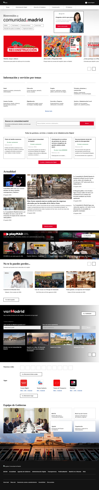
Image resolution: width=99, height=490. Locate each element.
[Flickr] (36, 477)
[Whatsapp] (27, 477)
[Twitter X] (14, 477)
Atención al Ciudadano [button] (40, 7)
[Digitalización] (38, 102)
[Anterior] (89, 69)
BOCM (5, 25)
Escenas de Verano (25, 25)
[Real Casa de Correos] (93, 413)
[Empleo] (61, 89)
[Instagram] (10, 477)
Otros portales (50, 482)
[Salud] (14, 89)
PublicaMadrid (62, 471)
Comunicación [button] (56, 7)
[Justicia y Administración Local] (85, 102)
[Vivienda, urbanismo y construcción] (85, 89)
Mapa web (13, 482)
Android (30, 390)
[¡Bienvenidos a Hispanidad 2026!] (62, 49)
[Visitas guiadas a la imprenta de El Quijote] (81, 282)
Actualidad (12, 471)
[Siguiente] (94, 69)
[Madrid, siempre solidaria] (22, 49)
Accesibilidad (42, 482)
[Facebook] (5, 477)
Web (21, 390)
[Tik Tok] (31, 477)
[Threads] (45, 477)
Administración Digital (39, 471)
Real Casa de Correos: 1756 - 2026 (60, 256)
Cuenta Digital (90, 2)
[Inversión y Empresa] (61, 102)
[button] (63, 26)
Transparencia (52, 471)
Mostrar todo (48, 111)
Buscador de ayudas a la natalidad (12, 28)
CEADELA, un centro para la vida (13, 256)
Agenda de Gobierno (28, 28)
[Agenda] (70, 426)
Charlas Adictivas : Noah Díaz (35, 256)
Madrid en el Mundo (75, 471)
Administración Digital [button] (21, 7)
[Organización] (93, 426)
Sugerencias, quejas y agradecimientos (27, 482)
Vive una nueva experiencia (50, 324)
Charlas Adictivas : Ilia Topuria (83, 256)
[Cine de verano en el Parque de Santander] (49, 282)
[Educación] (38, 89)
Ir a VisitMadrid (87, 313)
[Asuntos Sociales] (14, 102)
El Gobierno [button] (69, 7)
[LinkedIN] (23, 477)
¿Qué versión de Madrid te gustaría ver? (14, 324)
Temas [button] (7, 7)
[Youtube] (18, 477)
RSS (84, 471)
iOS (25, 390)
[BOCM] (70, 413)
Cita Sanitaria (15, 25)
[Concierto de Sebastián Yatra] (18, 282)
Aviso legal (6, 482)
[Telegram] (40, 477)
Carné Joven (38, 25)
